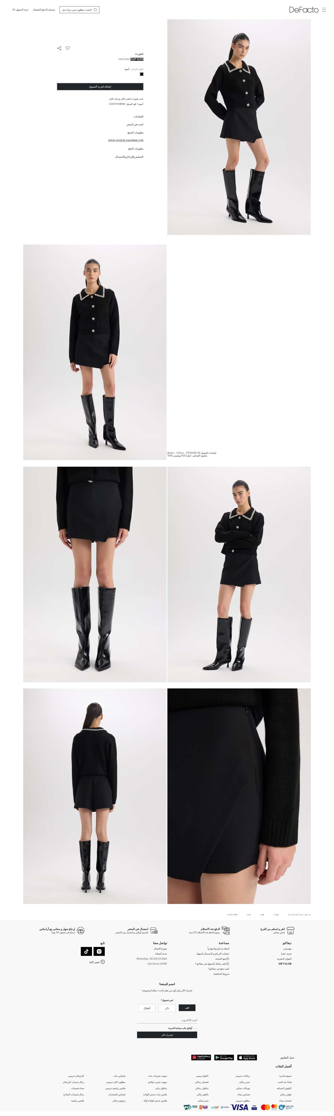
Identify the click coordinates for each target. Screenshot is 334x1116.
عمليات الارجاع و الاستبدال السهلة (213, 953)
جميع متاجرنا (285, 1075)
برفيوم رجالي (118, 1100)
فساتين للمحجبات (116, 1094)
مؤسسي (287, 948)
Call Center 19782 (157, 963)
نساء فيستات (77, 1088)
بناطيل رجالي (202, 1088)
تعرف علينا (286, 953)
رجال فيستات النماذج (73, 1094)
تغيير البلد (94, 962)
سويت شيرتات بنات (157, 1075)
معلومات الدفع (135, 148)
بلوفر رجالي (285, 1094)
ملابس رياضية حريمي (115, 1088)
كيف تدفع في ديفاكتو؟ (218, 968)
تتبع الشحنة (220, 958)
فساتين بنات (119, 1075)
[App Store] (247, 1057)
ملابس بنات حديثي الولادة (155, 1094)
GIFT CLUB (285, 963)
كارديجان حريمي (76, 1075)
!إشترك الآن (167, 1035)
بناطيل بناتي (161, 1088)
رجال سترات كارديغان (73, 1082)
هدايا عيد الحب (284, 1082)
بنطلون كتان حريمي (115, 1082)
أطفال (146, 1008)
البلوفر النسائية (284, 1088)
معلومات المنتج (135, 132)
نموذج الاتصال (160, 948)
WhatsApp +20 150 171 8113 (151, 958)
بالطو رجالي (203, 1094)
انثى (187, 1007)
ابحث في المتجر (135, 124)
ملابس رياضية (77, 1100)
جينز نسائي (203, 1100)
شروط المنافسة (221, 973)
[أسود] (141, 74)
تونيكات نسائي (243, 1088)
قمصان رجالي (202, 1082)
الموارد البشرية (284, 958)
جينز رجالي (244, 1082)
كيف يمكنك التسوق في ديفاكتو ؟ (210, 963)
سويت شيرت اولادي (157, 1082)
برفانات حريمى (242, 1075)
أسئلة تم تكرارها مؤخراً (218, 948)
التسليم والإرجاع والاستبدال (129, 156)
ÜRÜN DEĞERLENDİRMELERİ (125, 140)
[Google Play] (224, 1057)
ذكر (167, 1008)
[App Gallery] (201, 1057)
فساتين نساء (244, 1094)
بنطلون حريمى (243, 1100)
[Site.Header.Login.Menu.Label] (324, 9)
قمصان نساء (285, 1100)
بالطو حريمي (202, 1075)
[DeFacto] (304, 10)
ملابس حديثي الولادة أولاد (155, 1100)
